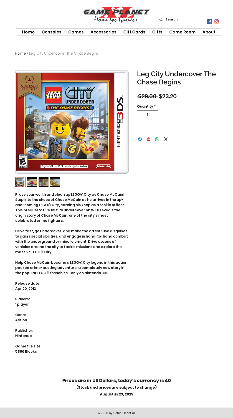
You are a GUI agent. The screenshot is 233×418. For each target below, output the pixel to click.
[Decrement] (141, 115)
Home (20, 53)
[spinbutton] (147, 115)
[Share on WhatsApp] (157, 139)
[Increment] (154, 115)
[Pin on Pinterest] (148, 139)
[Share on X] (166, 139)
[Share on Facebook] (140, 139)
